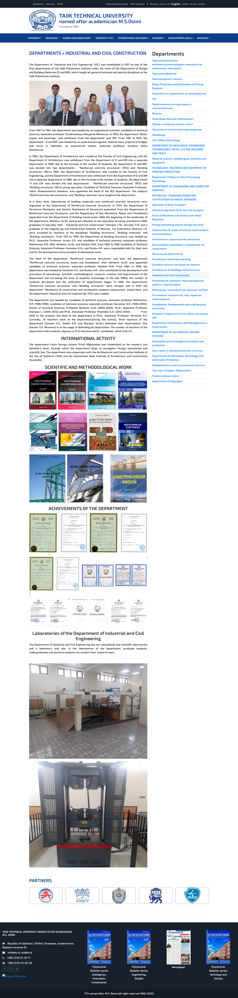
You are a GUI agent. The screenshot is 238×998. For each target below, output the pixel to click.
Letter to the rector (193, 3)
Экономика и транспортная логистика (176, 239)
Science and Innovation (77, 38)
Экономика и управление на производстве (179, 93)
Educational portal (117, 3)
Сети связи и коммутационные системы (177, 350)
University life (104, 38)
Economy (158, 38)
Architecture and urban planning (171, 259)
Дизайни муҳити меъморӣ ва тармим (176, 264)
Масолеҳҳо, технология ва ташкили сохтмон (180, 289)
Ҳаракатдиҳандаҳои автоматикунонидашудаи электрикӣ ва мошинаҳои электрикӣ (177, 64)
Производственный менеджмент (173, 118)
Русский (165, 3)
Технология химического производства (177, 129)
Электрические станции (167, 78)
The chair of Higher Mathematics (171, 370)
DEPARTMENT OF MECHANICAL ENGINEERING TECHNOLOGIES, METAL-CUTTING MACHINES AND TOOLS (178, 149)
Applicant (203, 38)
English (175, 3)
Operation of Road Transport (169, 204)
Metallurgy (158, 134)
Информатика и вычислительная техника (178, 365)
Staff (60, 3)
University (34, 38)
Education (51, 38)
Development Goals (180, 38)
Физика (157, 113)
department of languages (167, 381)
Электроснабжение (164, 73)
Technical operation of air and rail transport (178, 210)
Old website (137, 3)
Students (38, 3)
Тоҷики (154, 3)
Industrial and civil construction (171, 275)
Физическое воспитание (167, 253)
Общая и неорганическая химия (172, 124)
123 (154, 98)
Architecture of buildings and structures (176, 269)
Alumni (50, 3)
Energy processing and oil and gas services (177, 224)
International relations (133, 38)
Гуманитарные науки (165, 375)
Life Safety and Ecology (166, 140)
